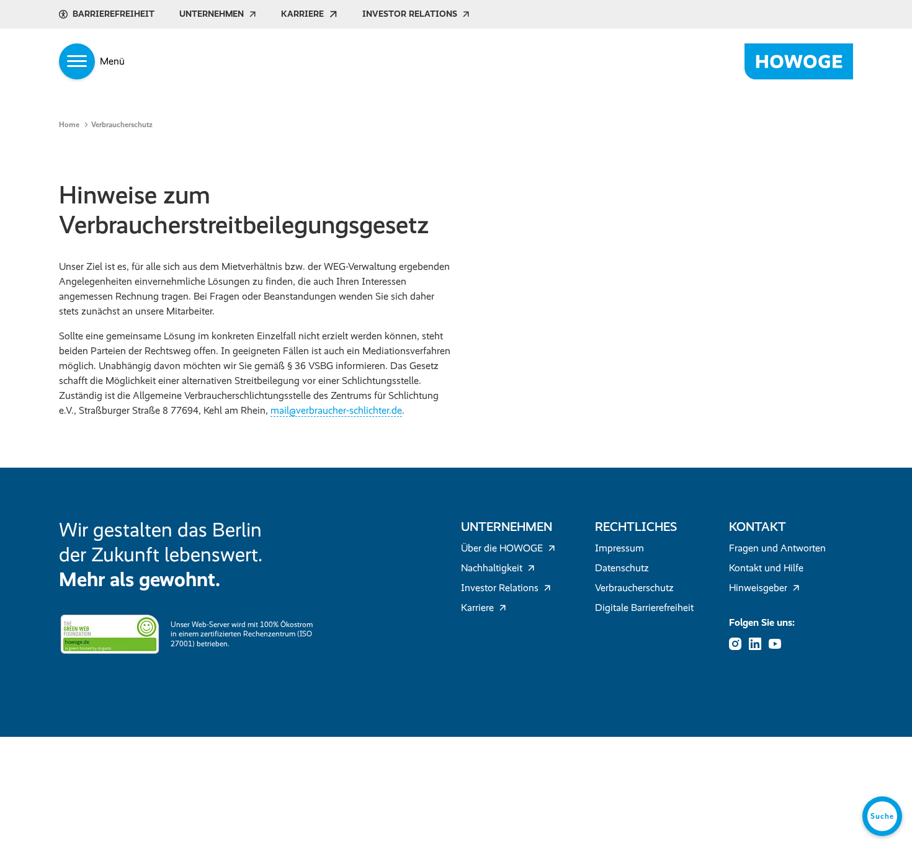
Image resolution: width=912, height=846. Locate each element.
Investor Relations (409, 14)
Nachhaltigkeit (491, 568)
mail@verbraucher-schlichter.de (336, 410)
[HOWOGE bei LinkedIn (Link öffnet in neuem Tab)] (759, 644)
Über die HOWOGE (502, 548)
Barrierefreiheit (113, 14)
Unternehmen (211, 14)
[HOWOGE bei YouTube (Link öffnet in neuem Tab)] (779, 644)
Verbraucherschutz (634, 588)
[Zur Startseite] (798, 61)
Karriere (302, 14)
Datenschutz (622, 568)
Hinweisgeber (758, 588)
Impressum (619, 548)
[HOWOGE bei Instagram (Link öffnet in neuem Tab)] (739, 644)
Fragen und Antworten (777, 548)
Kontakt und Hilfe (766, 568)
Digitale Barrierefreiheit (644, 607)
